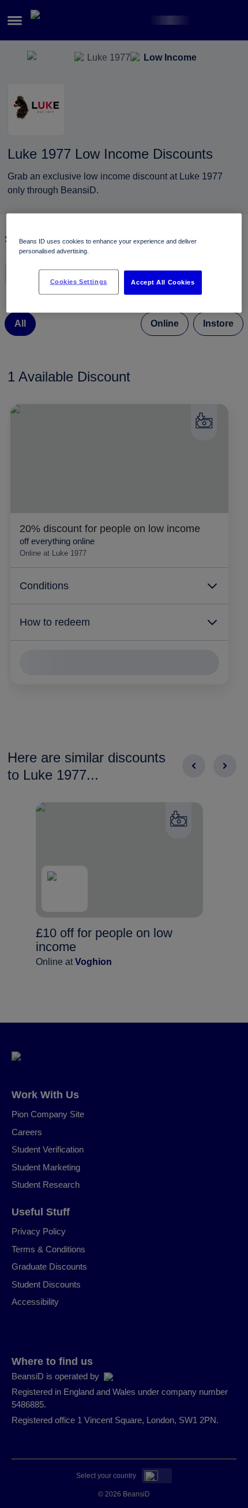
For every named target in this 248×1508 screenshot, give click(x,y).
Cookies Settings (78, 281)
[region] (124, 263)
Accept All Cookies (162, 282)
